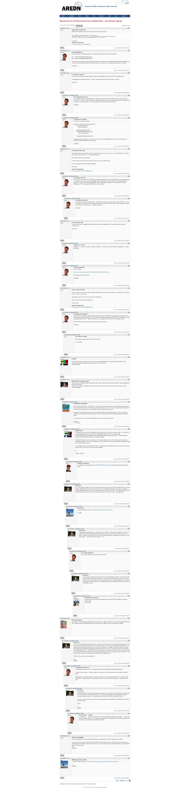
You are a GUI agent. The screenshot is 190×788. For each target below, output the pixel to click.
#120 (129, 461)
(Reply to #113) (74, 312)
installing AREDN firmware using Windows (103, 465)
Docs (78, 16)
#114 (129, 312)
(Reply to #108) (76, 198)
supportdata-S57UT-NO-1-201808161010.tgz (82, 170)
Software (70, 16)
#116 (129, 357)
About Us (100, 16)
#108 (129, 176)
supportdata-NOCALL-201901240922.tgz (82, 44)
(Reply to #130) (80, 713)
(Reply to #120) (76, 484)
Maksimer (105, 787)
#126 (129, 596)
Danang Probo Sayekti (96, 787)
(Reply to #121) (78, 506)
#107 (129, 148)
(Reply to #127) (74, 640)
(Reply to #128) (76, 666)
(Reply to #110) (74, 243)
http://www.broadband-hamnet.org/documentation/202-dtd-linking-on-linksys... (102, 761)
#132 (129, 735)
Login (122, 1)
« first (117, 780)
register (65, 25)
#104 (129, 73)
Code (108, 16)
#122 (129, 506)
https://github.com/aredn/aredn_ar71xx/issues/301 (102, 509)
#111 (129, 243)
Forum (86, 16)
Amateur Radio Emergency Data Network (101, 6)
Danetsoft (88, 787)
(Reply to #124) (84, 573)
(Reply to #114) (76, 334)
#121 (129, 484)
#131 (129, 713)
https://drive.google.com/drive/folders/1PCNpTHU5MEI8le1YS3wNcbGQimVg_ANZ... (92, 272)
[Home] (72, 11)
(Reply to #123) (82, 551)
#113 (129, 288)
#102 (129, 28)
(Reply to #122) (80, 528)
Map (93, 16)
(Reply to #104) (74, 95)
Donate (124, 16)
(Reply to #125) (86, 596)
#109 (129, 198)
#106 (129, 117)
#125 (129, 573)
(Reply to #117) (74, 401)
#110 (129, 220)
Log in (61, 25)
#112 (129, 265)
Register (127, 1)
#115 (129, 334)
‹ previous (122, 780)
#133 (129, 758)
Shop (116, 16)
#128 (129, 640)
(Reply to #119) (78, 461)
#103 (129, 50)
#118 (129, 401)
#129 (129, 666)
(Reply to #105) (74, 117)
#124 (129, 551)
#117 (129, 379)
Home (63, 16)
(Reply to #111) (74, 265)
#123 (129, 528)
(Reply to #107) (74, 176)
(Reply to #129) (78, 688)
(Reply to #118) (76, 429)
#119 (129, 429)
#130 (129, 688)
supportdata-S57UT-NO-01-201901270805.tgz (83, 307)
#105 (129, 95)
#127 (129, 618)
